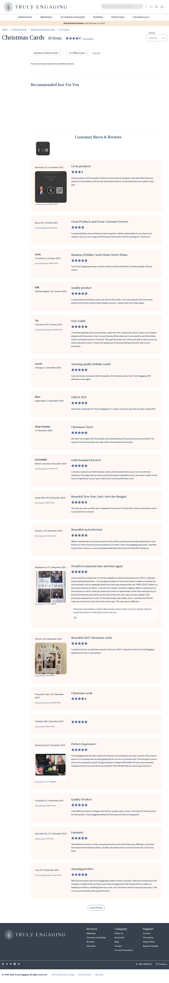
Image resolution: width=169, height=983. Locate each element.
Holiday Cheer (40, 839)
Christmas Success (41, 204)
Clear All (96, 53)
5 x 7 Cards (64, 29)
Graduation (25, 17)
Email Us (163, 964)
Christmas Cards (19, 29)
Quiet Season (39, 503)
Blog (117, 941)
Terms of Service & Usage (63, 974)
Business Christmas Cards (43, 29)
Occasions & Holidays (72, 17)
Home (5, 29)
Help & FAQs (149, 941)
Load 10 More (96, 907)
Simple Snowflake (41, 228)
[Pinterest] (16, 964)
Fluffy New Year (40, 536)
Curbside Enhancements (43, 329)
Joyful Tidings (39, 726)
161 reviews (87, 38)
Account (147, 933)
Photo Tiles (117, 17)
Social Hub (119, 937)
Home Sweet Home (41, 263)
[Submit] (146, 6)
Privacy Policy (84, 974)
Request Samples (150, 946)
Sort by (152, 32)
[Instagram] (20, 964)
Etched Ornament (41, 469)
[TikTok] (4, 964)
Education (91, 946)
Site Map (99, 974)
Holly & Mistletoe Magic (43, 875)
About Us (119, 933)
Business (98, 17)
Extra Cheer (39, 604)
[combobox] (125, 6)
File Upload (148, 937)
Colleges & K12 (141, 17)
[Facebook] (12, 964)
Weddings (46, 17)
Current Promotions (124, 950)
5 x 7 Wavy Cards (76, 53)
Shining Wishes (40, 805)
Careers (118, 946)
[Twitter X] (8, 964)
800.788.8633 (145, 964)
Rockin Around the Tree (43, 703)
